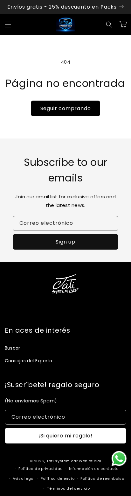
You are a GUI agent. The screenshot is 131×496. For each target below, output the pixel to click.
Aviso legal (24, 478)
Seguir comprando (65, 108)
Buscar (12, 348)
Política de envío (57, 478)
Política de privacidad (40, 468)
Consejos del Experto (28, 361)
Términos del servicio (68, 488)
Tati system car (62, 461)
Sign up (65, 241)
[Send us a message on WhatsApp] (119, 458)
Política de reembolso (102, 478)
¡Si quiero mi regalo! (65, 435)
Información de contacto (94, 468)
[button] (8, 25)
